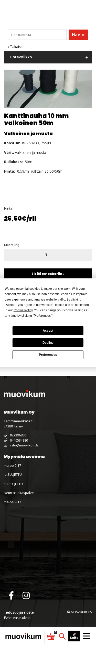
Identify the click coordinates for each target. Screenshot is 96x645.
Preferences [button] (42, 315)
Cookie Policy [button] (23, 310)
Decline (48, 342)
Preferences (48, 355)
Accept (48, 330)
